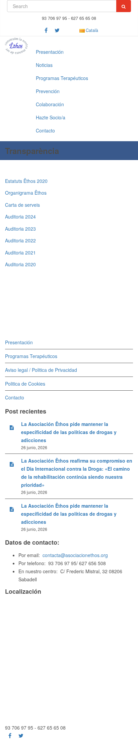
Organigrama (19, 192)
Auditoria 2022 (20, 240)
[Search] (123, 6)
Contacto (45, 130)
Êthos (40, 192)
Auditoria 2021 (20, 252)
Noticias (44, 65)
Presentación (50, 51)
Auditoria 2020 (20, 264)
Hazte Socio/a (50, 117)
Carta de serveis (22, 204)
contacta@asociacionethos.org (75, 555)
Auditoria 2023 (20, 228)
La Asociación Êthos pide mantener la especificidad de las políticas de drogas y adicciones (69, 432)
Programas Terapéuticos (62, 78)
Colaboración (50, 104)
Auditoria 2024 (20, 216)
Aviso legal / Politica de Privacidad (41, 369)
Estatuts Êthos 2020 (26, 181)
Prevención (48, 91)
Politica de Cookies (25, 383)
